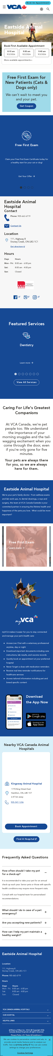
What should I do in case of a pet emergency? (22, 912)
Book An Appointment (38, 3)
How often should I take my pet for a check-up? (21, 873)
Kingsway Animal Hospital (26, 784)
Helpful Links (9, 1021)
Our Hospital (9, 1015)
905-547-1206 (17, 802)
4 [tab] (32, 187)
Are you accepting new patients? (22, 923)
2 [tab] (25, 187)
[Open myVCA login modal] (42, 9)
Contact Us (15, 226)
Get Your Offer (25, 176)
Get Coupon (26, 106)
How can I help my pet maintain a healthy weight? (22, 934)
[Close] (49, 1040)
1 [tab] (21, 187)
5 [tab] (30, 374)
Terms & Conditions (33, 1035)
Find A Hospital (25, 839)
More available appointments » (18, 60)
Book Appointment (26, 826)
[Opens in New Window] (17, 297)
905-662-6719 (24, 216)
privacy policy (23, 1045)
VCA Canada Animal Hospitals (16, 1009)
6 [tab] (34, 374)
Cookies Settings (25, 1053)
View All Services (26, 382)
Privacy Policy (17, 1035)
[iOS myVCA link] (37, 724)
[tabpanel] (26, 155)
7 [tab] (37, 374)
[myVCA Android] (37, 716)
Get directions (20, 247)
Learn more (25, 363)
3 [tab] (28, 187)
